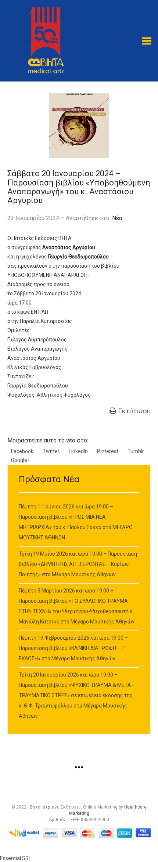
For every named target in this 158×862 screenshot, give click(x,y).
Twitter (51, 451)
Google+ (20, 460)
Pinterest (107, 451)
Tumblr (136, 451)
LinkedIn (78, 451)
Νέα (117, 218)
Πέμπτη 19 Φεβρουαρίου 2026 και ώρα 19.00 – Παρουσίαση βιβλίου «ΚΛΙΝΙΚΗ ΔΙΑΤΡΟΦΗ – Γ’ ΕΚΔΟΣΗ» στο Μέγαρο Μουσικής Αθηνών (73, 648)
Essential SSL (15, 858)
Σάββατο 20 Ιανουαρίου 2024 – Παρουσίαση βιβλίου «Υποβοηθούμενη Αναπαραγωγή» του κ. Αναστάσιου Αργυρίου (78, 187)
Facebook (22, 451)
